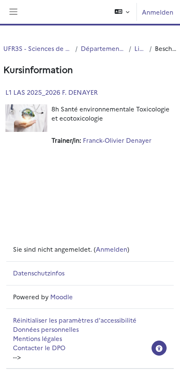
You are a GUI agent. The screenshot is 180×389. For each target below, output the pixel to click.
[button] (122, 12)
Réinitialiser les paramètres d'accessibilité (74, 320)
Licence (140, 48)
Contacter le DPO (39, 347)
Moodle (61, 296)
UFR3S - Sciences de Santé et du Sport (37, 48)
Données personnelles (46, 329)
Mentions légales (37, 338)
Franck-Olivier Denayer (117, 140)
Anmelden (157, 12)
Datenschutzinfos (38, 272)
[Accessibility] (159, 348)
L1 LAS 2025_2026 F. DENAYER (51, 92)
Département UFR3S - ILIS (103, 48)
